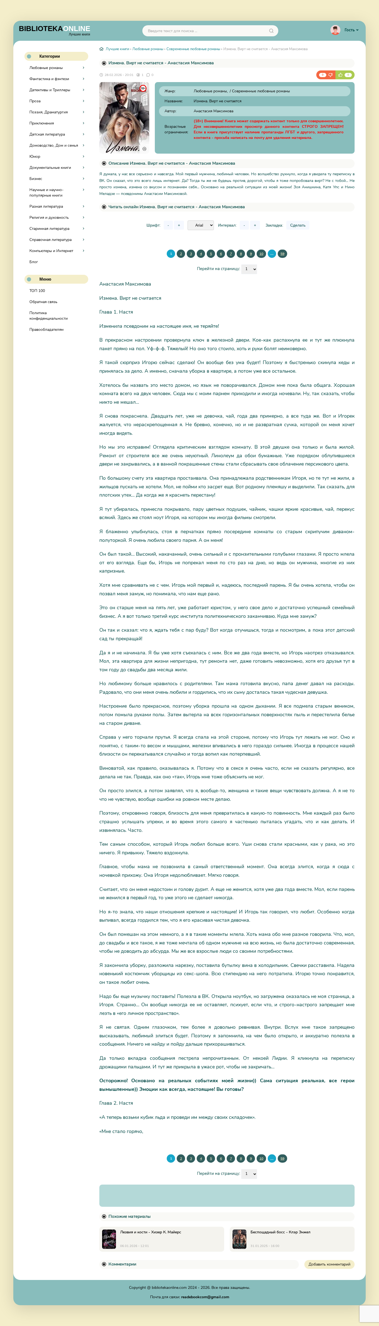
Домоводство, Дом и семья (53, 145)
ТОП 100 (37, 290)
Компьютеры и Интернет (51, 250)
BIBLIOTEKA (54, 30)
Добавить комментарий (329, 1264)
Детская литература (47, 134)
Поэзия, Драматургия (48, 112)
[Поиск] (271, 30)
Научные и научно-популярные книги (46, 192)
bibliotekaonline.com (169, 1287)
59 (282, 254)
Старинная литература (49, 228)
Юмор (34, 156)
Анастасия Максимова (213, 111)
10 (261, 254)
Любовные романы (46, 67)
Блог (33, 262)
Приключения (41, 123)
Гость (350, 30)
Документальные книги (50, 167)
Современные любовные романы (193, 49)
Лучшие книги (117, 49)
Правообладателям (46, 329)
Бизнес (35, 178)
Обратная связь (43, 301)
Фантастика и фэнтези (49, 79)
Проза (35, 101)
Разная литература (46, 206)
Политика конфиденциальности (48, 315)
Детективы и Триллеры (49, 90)
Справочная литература (50, 239)
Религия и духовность (49, 217)
